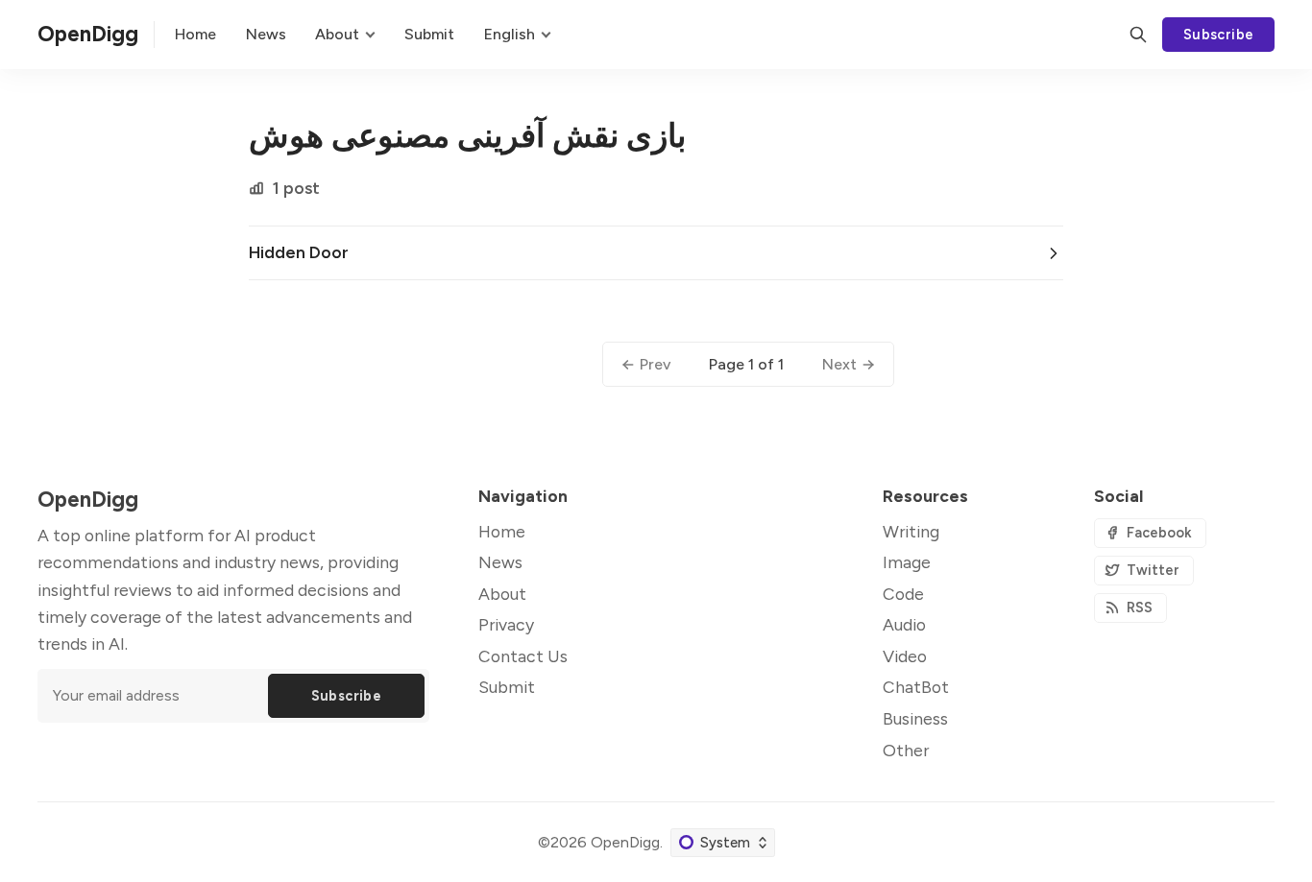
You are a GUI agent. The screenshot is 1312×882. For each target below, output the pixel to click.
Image (907, 562)
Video (905, 656)
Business (915, 718)
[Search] (1138, 34)
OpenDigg (625, 842)
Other (906, 750)
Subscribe (1218, 34)
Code (903, 594)
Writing (911, 531)
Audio (904, 624)
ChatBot (916, 687)
